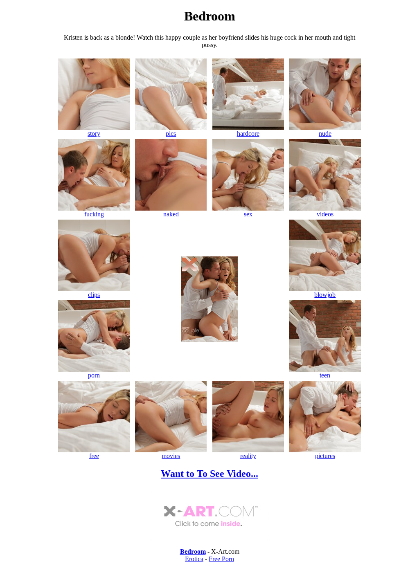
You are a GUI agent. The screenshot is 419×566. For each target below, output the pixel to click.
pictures (325, 455)
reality (248, 455)
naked (171, 214)
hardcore (248, 133)
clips (94, 294)
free (94, 455)
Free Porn (221, 558)
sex (248, 214)
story (94, 133)
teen (325, 375)
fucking (94, 214)
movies (171, 455)
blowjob (325, 294)
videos (325, 214)
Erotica (194, 558)
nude (325, 133)
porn (94, 375)
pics (171, 133)
